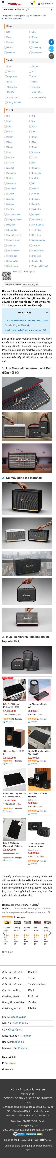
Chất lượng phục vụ (11, 1008)
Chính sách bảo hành (12, 972)
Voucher (32, 1002)
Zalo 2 (51, 49)
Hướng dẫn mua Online (13, 1002)
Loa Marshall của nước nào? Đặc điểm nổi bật (26, 320)
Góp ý (31, 990)
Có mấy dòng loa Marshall (17, 325)
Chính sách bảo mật (11, 984)
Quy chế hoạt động (11, 990)
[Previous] (4, 933)
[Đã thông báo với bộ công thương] (19, 1134)
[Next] (49, 933)
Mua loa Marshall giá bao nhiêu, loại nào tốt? (25, 330)
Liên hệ (32, 1008)
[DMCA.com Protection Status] (34, 1134)
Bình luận (28, 272)
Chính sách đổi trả (10, 978)
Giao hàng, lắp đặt (10, 996)
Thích (14, 272)
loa (12, 342)
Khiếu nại (33, 996)
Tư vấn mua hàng (37, 984)
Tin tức (31, 978)
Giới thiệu (33, 972)
